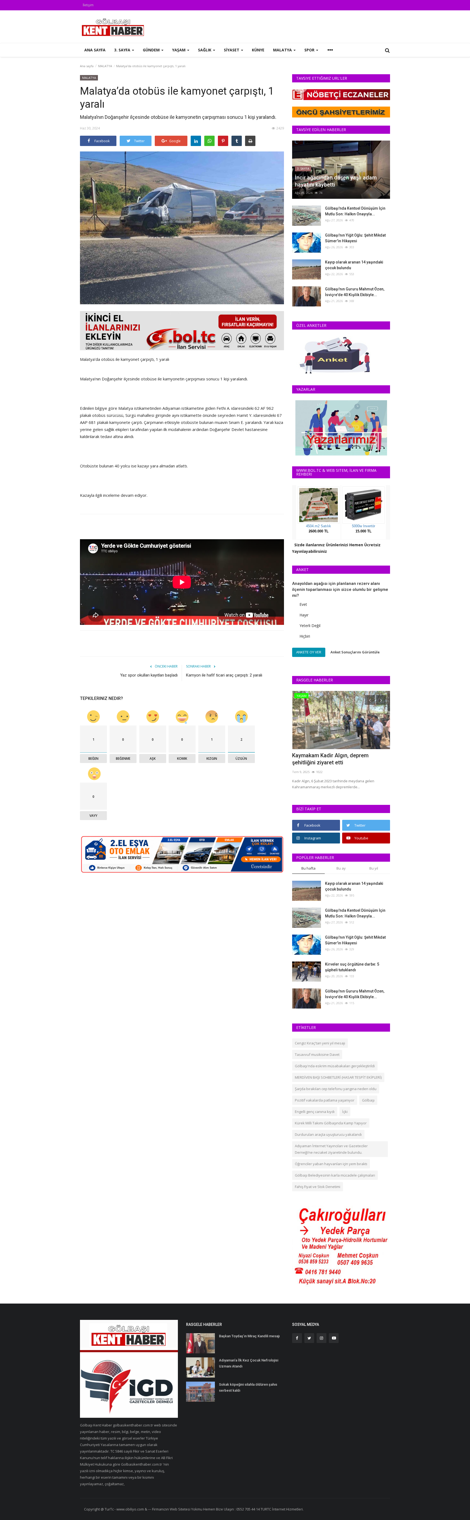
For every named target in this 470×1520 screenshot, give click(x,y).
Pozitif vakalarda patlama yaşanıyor (324, 1100)
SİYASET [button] (232, 49)
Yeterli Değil (309, 625)
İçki (345, 1111)
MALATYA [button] (283, 49)
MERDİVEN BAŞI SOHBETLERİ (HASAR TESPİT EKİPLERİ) (338, 1077)
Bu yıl (373, 868)
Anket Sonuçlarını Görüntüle (355, 652)
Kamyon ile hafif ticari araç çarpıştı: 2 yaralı (224, 675)
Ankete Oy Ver (308, 652)
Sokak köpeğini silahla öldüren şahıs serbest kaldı (248, 1387)
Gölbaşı (368, 1100)
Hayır (303, 615)
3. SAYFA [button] (122, 49)
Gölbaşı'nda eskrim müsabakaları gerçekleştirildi (335, 1065)
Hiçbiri (304, 636)
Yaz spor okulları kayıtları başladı (149, 675)
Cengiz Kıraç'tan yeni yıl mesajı (320, 1043)
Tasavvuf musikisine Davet (317, 1054)
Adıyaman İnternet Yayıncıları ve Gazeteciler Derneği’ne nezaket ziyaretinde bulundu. (331, 1149)
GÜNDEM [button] (152, 49)
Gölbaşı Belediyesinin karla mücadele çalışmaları (335, 1175)
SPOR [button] (310, 49)
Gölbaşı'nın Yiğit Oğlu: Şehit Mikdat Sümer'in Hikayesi (355, 238)
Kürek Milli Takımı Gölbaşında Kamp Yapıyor (331, 1123)
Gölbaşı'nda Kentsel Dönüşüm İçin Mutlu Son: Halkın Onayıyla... (355, 211)
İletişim (88, 5)
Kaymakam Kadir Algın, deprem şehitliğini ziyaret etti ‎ (330, 759)
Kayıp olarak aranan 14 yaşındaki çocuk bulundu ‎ (354, 265)
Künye (258, 49)
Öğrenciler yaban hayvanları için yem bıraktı (331, 1163)
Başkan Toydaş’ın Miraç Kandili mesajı (249, 1336)
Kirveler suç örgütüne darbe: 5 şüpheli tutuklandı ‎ (352, 967)
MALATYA (105, 66)
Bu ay (341, 868)
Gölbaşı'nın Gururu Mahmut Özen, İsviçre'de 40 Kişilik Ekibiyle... (354, 292)
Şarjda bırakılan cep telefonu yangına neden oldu (335, 1088)
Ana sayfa (95, 49)
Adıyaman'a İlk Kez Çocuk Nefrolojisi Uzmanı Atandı (248, 1363)
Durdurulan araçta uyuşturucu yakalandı (328, 1134)
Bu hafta (308, 868)
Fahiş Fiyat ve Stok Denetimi (317, 1186)
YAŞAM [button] (179, 49)
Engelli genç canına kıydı (315, 1111)
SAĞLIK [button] (205, 49)
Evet (303, 604)
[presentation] (370, 700)
